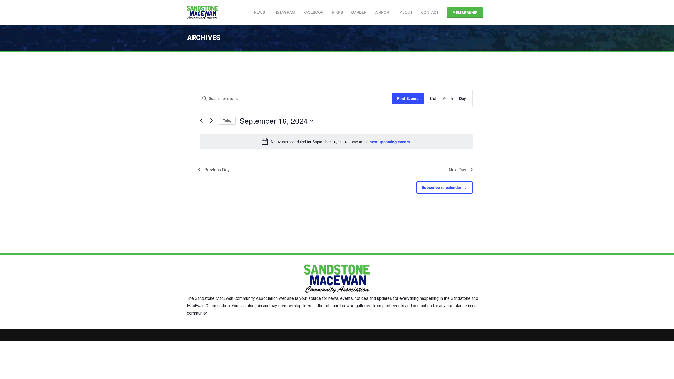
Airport (383, 12)
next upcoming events (390, 141)
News (259, 12)
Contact (430, 12)
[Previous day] (201, 121)
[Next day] (211, 121)
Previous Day (217, 170)
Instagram (284, 12)
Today (227, 120)
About (406, 12)
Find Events (408, 98)
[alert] (336, 141)
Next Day (457, 170)
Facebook (313, 12)
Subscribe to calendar (441, 187)
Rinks (337, 12)
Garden (359, 12)
